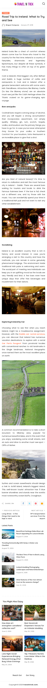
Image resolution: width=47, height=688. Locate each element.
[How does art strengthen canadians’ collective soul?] (12, 613)
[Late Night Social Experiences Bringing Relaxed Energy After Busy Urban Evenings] (12, 643)
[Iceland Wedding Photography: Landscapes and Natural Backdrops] (8, 570)
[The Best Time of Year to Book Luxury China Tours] (8, 557)
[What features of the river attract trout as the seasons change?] (8, 582)
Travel (5, 13)
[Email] (41, 503)
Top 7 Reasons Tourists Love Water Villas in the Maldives (34, 656)
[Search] (43, 4)
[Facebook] (23, 503)
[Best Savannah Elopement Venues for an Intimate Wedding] (34, 613)
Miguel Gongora (12, 25)
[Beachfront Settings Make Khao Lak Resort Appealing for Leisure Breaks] (8, 534)
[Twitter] (29, 503)
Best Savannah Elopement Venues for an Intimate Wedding (34, 625)
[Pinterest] (35, 503)
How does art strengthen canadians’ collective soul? (12, 625)
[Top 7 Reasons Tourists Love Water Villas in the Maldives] (34, 643)
